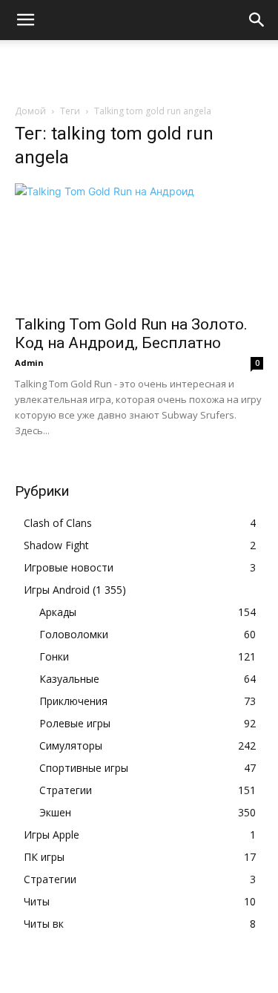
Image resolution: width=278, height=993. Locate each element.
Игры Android (57, 590)
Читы (37, 901)
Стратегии (65, 790)
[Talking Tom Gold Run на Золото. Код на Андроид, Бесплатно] (139, 244)
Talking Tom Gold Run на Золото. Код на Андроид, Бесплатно (131, 333)
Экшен (55, 812)
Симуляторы (70, 745)
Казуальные (69, 679)
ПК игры (44, 857)
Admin (29, 362)
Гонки (54, 656)
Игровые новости (68, 567)
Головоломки (73, 634)
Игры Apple (51, 835)
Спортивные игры (83, 768)
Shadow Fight (56, 545)
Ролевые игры (74, 723)
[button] (25, 20)
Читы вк (44, 924)
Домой (30, 111)
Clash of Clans (58, 523)
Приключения (73, 701)
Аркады (57, 612)
